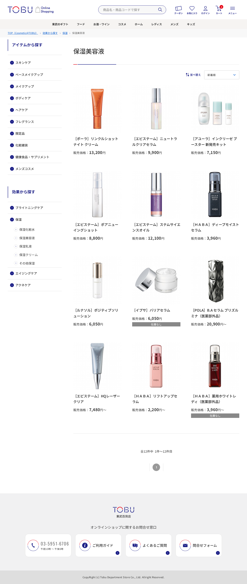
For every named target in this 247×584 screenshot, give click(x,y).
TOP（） (23, 33)
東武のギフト (60, 24)
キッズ (191, 24)
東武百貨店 (123, 516)
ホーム (139, 24)
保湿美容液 (27, 238)
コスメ (122, 24)
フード (81, 24)
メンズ (174, 24)
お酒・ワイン (101, 24)
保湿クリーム (28, 254)
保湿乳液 (25, 246)
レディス (156, 24)
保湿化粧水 (27, 229)
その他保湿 (27, 263)
